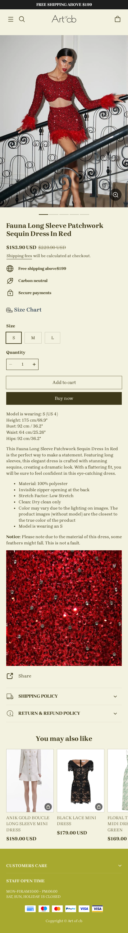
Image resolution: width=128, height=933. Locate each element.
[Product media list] (64, 121)
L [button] (52, 337)
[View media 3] (64, 214)
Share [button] (24, 676)
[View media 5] (84, 214)
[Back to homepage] (64, 19)
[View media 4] (74, 214)
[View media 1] (43, 214)
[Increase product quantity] (34, 364)
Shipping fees (19, 255)
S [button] (13, 337)
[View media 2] (53, 214)
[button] (10, 19)
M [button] (33, 337)
